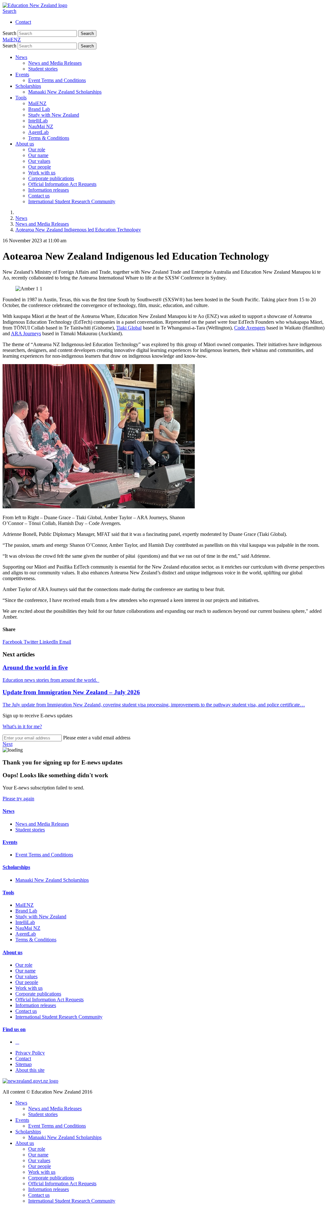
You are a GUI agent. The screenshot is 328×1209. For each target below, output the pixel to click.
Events (22, 74)
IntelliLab (38, 120)
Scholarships (28, 86)
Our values (39, 161)
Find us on (14, 1029)
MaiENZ (37, 103)
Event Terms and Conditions (57, 80)
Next (7, 744)
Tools (21, 97)
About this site (30, 1070)
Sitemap (23, 1064)
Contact (23, 22)
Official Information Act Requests (62, 184)
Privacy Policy (30, 1052)
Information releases (48, 190)
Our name (38, 155)
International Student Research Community (71, 201)
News (21, 57)
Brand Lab (39, 109)
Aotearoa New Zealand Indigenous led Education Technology (78, 229)
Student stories (43, 68)
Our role (36, 149)
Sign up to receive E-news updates (37, 715)
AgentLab (38, 132)
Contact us (39, 195)
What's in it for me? (22, 726)
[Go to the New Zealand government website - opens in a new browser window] (30, 1081)
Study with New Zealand (53, 115)
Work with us (41, 172)
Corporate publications (51, 178)
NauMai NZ (40, 126)
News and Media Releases (55, 63)
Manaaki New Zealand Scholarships (65, 92)
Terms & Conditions (48, 138)
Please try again (18, 798)
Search (9, 11)
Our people (39, 167)
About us (24, 143)
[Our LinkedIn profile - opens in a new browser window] (17, 1042)
